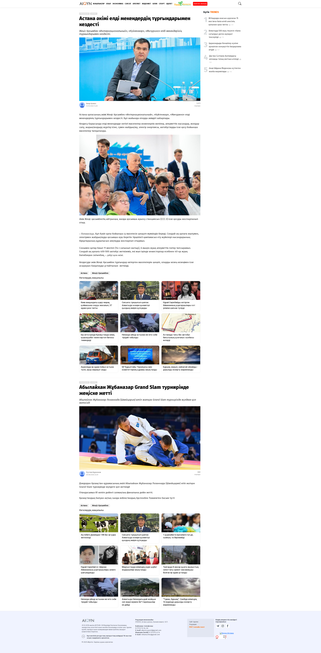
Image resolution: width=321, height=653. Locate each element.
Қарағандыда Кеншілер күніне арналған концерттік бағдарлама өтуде (225, 46)
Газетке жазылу (200, 4)
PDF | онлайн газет (197, 627)
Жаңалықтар (84, 13)
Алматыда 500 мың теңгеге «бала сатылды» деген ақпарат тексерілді (224, 34)
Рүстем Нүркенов (93, 472)
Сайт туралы (193, 622)
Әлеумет (93, 13)
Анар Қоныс (91, 103)
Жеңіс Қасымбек (100, 273)
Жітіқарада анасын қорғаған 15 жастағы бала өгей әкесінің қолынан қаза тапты (223, 21)
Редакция (192, 624)
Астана (84, 273)
